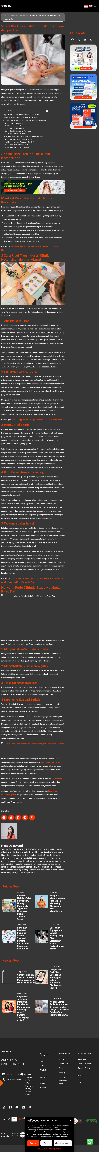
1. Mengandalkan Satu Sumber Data (20, 139)
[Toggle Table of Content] (46, 111)
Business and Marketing (19, 15)
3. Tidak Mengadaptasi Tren (18, 145)
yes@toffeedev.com (16, 1074)
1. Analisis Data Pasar (15, 123)
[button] (70, 1120)
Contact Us (84, 1053)
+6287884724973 (14, 1080)
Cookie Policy (42, 1149)
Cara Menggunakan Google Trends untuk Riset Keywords (36, 419)
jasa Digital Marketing (50, 762)
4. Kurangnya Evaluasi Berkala (18, 147)
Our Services (44, 1054)
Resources (64, 1053)
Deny (46, 1143)
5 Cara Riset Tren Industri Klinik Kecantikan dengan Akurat (26, 120)
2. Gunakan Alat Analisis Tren (18, 126)
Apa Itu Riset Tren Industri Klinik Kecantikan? (21, 114)
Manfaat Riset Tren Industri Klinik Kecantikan (21, 117)
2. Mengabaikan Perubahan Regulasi (21, 142)
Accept (33, 1143)
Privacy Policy (55, 1149)
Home (7, 15)
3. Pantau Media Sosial (16, 128)
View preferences (63, 1143)
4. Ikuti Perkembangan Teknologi (19, 131)
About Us (45, 1077)
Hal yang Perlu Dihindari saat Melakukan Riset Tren (23, 137)
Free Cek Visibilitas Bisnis (63, 1081)
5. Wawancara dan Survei (17, 134)
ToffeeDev (57, 778)
